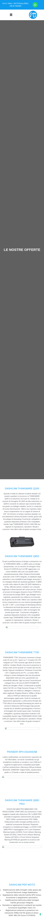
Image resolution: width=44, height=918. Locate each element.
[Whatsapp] (35, 4)
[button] (11, 15)
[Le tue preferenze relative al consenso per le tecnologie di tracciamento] (40, 914)
